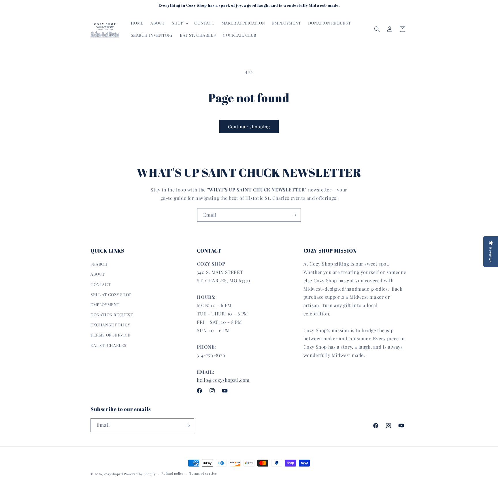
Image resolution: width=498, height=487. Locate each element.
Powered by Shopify (140, 474)
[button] (179, 23)
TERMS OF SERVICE (110, 335)
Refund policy (172, 473)
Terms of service (203, 473)
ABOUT (97, 274)
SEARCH (99, 264)
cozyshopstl (113, 474)
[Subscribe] (294, 215)
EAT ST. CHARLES (108, 345)
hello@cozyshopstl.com (223, 380)
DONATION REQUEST (111, 314)
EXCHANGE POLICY (110, 325)
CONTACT (100, 284)
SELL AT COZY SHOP (110, 294)
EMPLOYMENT (105, 304)
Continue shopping (249, 126)
